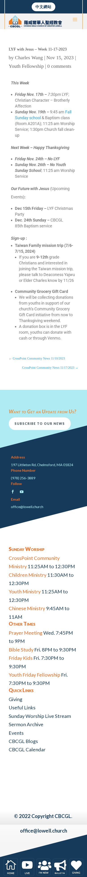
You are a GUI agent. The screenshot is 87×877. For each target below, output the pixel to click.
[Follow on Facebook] (12, 491)
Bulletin (60, 873)
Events (16, 733)
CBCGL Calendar (27, 749)
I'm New (43, 872)
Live (27, 873)
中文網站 (43, 6)
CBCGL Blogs (23, 741)
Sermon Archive (26, 724)
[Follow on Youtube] (21, 491)
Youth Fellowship (26, 66)
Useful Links (22, 707)
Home (10, 873)
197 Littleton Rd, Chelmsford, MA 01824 (42, 465)
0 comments (59, 66)
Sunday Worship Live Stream (40, 716)
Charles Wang (29, 57)
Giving (15, 699)
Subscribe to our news (39, 423)
